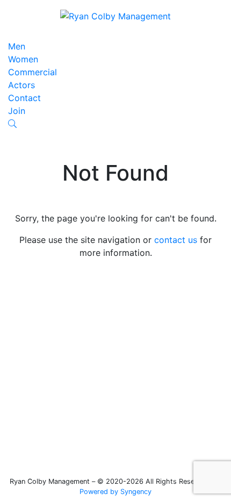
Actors (21, 85)
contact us (175, 239)
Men (16, 46)
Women (23, 59)
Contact (24, 97)
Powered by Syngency (115, 492)
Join (16, 110)
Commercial (32, 72)
